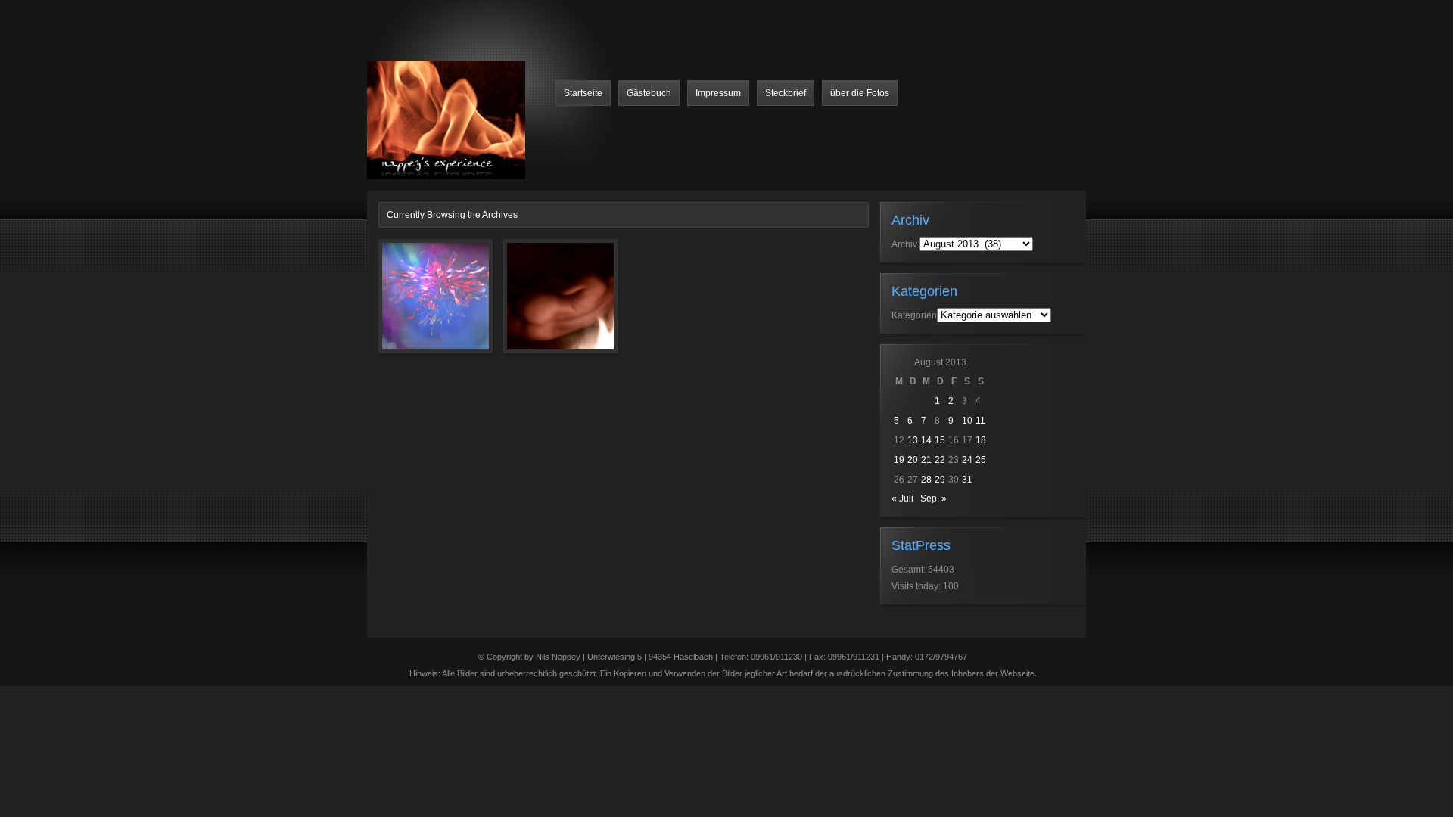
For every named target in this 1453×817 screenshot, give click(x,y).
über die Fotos (859, 93)
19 (899, 460)
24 (967, 460)
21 (926, 460)
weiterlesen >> (459, 377)
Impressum (718, 93)
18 (980, 440)
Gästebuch (649, 93)
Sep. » (933, 498)
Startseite (583, 93)
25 (980, 460)
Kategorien (914, 315)
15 (940, 440)
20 (912, 460)
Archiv (904, 244)
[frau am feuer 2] (539, 305)
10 (967, 420)
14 (926, 440)
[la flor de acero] (414, 305)
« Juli (902, 498)
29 (940, 479)
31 (967, 479)
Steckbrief (785, 93)
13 (912, 440)
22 (940, 460)
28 (926, 479)
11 (980, 420)
